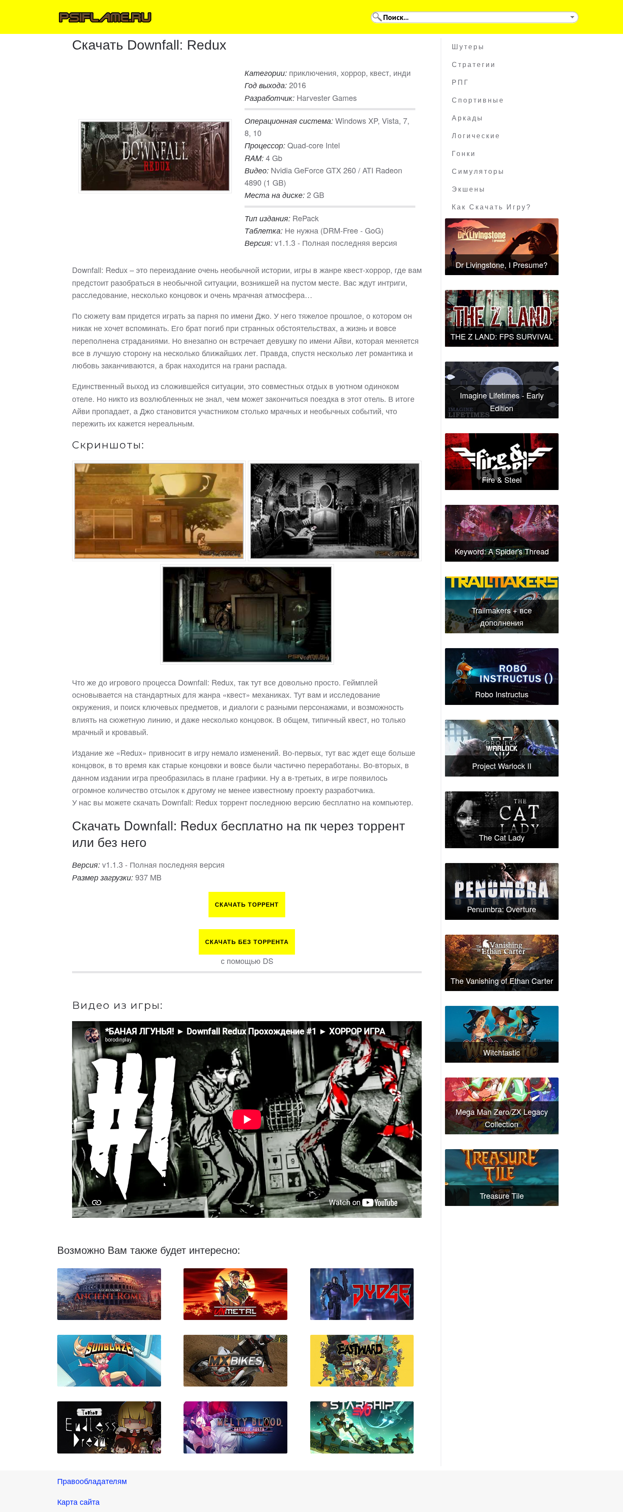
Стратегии (474, 64)
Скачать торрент (247, 904)
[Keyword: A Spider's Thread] (502, 533)
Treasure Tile (502, 1195)
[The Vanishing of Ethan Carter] (502, 963)
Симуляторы (478, 171)
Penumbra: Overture (501, 908)
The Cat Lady (502, 837)
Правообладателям (92, 1480)
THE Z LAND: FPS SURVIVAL (502, 336)
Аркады (468, 118)
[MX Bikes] (235, 1361)
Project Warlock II (501, 765)
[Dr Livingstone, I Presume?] (502, 246)
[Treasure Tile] (502, 1177)
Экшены (469, 189)
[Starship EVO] (362, 1427)
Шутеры (468, 46)
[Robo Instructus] (502, 676)
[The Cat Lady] (502, 819)
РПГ (460, 82)
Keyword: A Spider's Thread (502, 551)
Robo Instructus (501, 693)
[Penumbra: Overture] (502, 891)
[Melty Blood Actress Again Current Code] (235, 1427)
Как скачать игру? (491, 207)
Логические (476, 135)
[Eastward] (362, 1361)
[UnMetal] (235, 1294)
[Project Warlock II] (502, 748)
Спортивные (478, 100)
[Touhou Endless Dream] (109, 1427)
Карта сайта (78, 1501)
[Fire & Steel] (502, 461)
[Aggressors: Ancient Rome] (109, 1294)
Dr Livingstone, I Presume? (502, 264)
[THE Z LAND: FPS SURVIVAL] (502, 318)
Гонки (464, 153)
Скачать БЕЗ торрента (247, 941)
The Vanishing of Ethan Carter (502, 980)
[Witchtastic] (502, 1034)
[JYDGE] (362, 1294)
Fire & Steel (502, 479)
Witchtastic (501, 1052)
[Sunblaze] (109, 1361)
